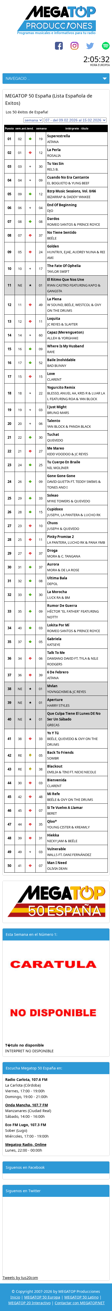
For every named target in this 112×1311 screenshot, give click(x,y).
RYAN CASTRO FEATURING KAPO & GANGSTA (74, 285)
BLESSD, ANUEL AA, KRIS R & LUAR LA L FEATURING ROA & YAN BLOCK (76, 393)
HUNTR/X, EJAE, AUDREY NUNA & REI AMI (76, 252)
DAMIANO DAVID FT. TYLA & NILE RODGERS (72, 658)
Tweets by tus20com (20, 1277)
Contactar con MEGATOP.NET (80, 1302)
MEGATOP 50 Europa (42, 1297)
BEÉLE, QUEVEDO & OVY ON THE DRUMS (72, 739)
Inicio (15, 1297)
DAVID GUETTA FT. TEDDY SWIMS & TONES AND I (74, 481)
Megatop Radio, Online (25, 1144)
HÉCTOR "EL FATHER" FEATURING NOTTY (73, 611)
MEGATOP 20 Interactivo (29, 1302)
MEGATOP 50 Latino (81, 1297)
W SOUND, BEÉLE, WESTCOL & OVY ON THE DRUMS (74, 305)
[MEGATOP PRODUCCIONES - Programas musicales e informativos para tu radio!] (56, 33)
